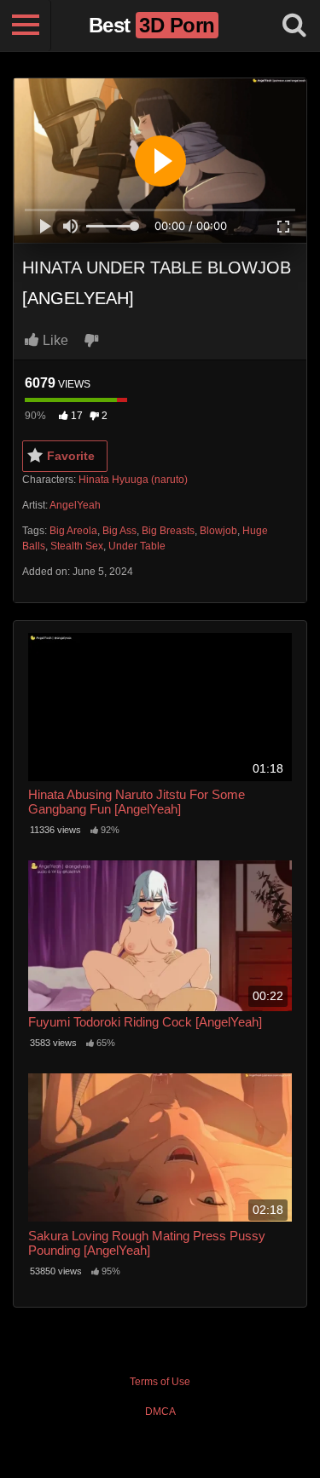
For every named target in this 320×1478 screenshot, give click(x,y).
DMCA (160, 1412)
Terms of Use (160, 1382)
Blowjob (218, 531)
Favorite (71, 456)
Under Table (137, 546)
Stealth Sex (76, 546)
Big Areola (73, 531)
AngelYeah (75, 505)
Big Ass (119, 531)
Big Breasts (168, 531)
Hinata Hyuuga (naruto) (133, 480)
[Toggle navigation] (25, 25)
